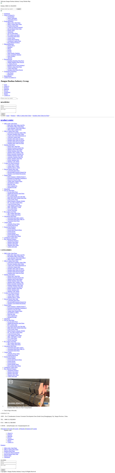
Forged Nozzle (11, 231)
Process (8, 59)
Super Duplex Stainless (13, 53)
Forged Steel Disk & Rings (14, 230)
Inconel (9, 51)
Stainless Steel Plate (12, 243)
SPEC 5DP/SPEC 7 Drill (14, 207)
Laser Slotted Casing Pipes (14, 205)
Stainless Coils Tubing (13, 161)
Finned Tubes (11, 30)
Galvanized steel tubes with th (15, 218)
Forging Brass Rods (12, 225)
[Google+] (16, 428)
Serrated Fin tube (12, 187)
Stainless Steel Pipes (12, 26)
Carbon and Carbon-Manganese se (16, 135)
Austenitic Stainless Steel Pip (15, 157)
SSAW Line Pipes (12, 210)
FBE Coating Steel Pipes (14, 215)
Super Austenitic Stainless (14, 54)
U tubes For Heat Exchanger (15, 27)
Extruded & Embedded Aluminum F (17, 178)
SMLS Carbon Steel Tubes (14, 24)
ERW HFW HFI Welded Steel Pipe (16, 198)
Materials (9, 44)
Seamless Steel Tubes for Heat (15, 138)
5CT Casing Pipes (12, 208)
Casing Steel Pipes (12, 68)
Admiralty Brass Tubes (13, 224)
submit (3, 114)
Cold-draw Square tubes (13, 137)
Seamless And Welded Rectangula (16, 173)
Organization (10, 16)
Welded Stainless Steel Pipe (14, 151)
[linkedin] (22, 428)
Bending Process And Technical (15, 65)
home (7, 13)
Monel (9, 48)
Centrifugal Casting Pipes (14, 41)
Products (8, 21)
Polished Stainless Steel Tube (15, 155)
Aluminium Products (12, 240)
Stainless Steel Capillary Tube (15, 152)
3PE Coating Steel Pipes (13, 213)
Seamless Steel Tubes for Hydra (15, 140)
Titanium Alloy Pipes (13, 245)
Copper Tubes (11, 38)
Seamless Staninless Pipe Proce (15, 61)
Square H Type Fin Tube (14, 180)
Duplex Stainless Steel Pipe (14, 158)
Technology (10, 71)
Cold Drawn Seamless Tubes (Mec (16, 132)
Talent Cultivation (12, 18)
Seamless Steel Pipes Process (15, 70)
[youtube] (34, 428)
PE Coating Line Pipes (13, 35)
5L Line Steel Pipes (12, 192)
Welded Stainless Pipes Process (15, 62)
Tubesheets (10, 32)
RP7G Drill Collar (12, 195)
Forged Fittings (11, 228)
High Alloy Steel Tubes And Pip (16, 125)
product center (7, 120)
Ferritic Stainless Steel (13, 160)
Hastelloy (9, 47)
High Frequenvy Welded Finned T (16, 176)
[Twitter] (10, 428)
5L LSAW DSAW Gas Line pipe (16, 196)
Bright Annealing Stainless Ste (15, 154)
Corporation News (12, 19)
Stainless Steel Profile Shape (14, 149)
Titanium (9, 57)
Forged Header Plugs (13, 234)
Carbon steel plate (12, 246)
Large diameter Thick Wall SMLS (16, 128)
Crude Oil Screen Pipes (13, 204)
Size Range (10, 73)
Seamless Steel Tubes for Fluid (41, 115)
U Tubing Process (12, 64)
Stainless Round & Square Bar (15, 148)
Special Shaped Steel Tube (14, 29)
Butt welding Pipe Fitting (14, 236)
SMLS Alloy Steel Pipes (13, 22)
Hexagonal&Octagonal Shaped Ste (16, 172)
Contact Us (10, 77)
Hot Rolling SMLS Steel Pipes (15, 126)
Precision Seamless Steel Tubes (15, 134)
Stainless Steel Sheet (12, 242)
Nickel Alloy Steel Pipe (13, 146)
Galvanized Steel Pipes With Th (15, 219)
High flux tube (11, 184)
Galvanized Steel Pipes (13, 36)
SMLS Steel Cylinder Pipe (14, 129)
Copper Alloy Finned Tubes (14, 181)
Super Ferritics (11, 56)
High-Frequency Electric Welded (16, 201)
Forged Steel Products (13, 39)
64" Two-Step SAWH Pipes (14, 202)
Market (8, 76)
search (19, 9)
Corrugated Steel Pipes (13, 170)
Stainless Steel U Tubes (13, 167)
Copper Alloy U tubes (13, 164)
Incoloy (9, 50)
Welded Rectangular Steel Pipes (15, 193)
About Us (9, 15)
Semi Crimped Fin (12, 186)
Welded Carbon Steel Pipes (14, 67)
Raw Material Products (13, 42)
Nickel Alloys (11, 45)
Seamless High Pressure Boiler (15, 142)
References (10, 74)
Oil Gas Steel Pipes (12, 33)
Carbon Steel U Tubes (13, 166)
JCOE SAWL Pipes (12, 199)
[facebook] (4, 428)
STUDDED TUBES (13, 183)
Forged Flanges (11, 233)
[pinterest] (28, 428)
